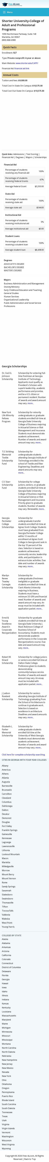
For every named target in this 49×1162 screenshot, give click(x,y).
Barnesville (7, 785)
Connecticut (7, 963)
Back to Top (30, 1159)
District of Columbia (11, 967)
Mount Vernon (9, 878)
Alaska (5, 939)
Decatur (5, 814)
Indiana (5, 999)
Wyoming (6, 1148)
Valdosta (6, 914)
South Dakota (8, 1108)
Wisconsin (6, 1140)
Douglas (6, 822)
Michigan (6, 1027)
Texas (5, 1116)
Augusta (6, 781)
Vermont (6, 1132)
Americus (6, 769)
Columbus (6, 802)
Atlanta (5, 777)
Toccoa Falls (7, 910)
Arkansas (6, 947)
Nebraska (6, 1056)
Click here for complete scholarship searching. (23, 754)
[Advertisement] (24, 122)
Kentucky (6, 1007)
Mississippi (7, 1039)
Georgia (5, 979)
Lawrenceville (8, 846)
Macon (5, 858)
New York (6, 1076)
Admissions (18, 154)
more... (31, 403)
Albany (5, 765)
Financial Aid (7, 157)
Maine (5, 1023)
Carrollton (7, 793)
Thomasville (7, 902)
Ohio (4, 1080)
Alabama (6, 943)
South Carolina (9, 1104)
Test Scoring (32, 154)
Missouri (6, 1035)
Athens (5, 773)
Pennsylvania (8, 1092)
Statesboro (7, 894)
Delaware (6, 971)
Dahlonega (7, 806)
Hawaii (5, 983)
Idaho (4, 991)
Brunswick (7, 789)
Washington (7, 1136)
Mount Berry (8, 874)
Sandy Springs (8, 886)
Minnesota (7, 1031)
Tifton (5, 906)
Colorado (6, 959)
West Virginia (8, 1144)
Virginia (5, 1124)
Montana (6, 1043)
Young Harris (8, 926)
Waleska (6, 918)
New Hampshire (9, 1060)
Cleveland (6, 798)
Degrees (20, 157)
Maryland (6, 1019)
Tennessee (7, 1112)
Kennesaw (7, 838)
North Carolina (9, 1047)
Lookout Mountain (11, 854)
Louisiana (6, 1011)
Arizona (5, 951)
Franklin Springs (9, 830)
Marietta (6, 862)
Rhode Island (8, 1100)
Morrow (6, 870)
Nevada (5, 1072)
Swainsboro (7, 898)
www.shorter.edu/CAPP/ (27, 63)
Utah (4, 1120)
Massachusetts (9, 1015)
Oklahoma (7, 1084)
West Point (7, 922)
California (6, 955)
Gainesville (7, 834)
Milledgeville (8, 866)
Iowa (4, 987)
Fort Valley (7, 826)
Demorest (6, 818)
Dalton (5, 810)
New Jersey (7, 1064)
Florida (5, 975)
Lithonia (6, 850)
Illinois (5, 995)
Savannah (6, 890)
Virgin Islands (8, 1128)
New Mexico (7, 1068)
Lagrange (6, 842)
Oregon (5, 1088)
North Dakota (8, 1051)
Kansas (5, 1003)
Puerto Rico (7, 1096)
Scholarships (41, 157)
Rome (4, 882)
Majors (29, 157)
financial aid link (21, 68)
